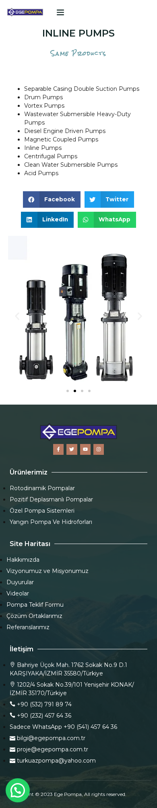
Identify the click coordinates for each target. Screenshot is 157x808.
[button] (60, 12)
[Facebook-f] (58, 449)
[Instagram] (98, 449)
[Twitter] (71, 449)
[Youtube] (85, 449)
